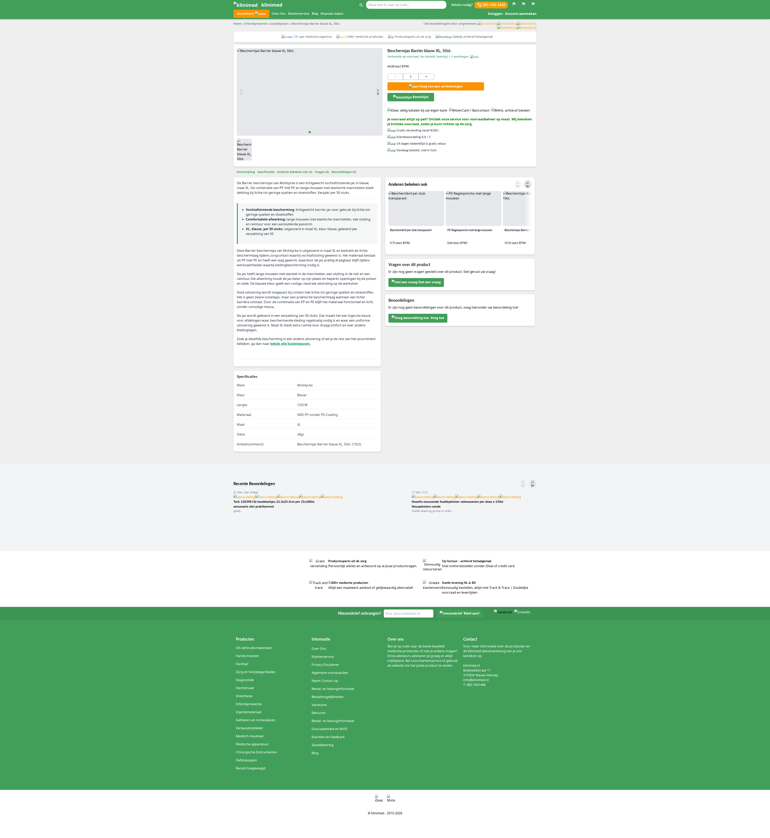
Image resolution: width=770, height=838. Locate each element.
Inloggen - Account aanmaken (512, 13)
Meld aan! (471, 613)
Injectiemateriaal (248, 712)
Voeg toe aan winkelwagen (441, 86)
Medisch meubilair (250, 736)
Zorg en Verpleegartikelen (256, 672)
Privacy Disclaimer (325, 664)
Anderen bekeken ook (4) (294, 172)
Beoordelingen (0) (343, 172)
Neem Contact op (325, 681)
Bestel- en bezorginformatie (333, 689)
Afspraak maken (331, 13)
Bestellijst (420, 97)
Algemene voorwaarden (330, 672)
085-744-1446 (493, 5)
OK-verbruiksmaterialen (254, 648)
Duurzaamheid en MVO (329, 729)
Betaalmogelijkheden (328, 697)
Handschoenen (247, 656)
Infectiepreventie (249, 704)
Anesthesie (244, 696)
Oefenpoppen (246, 760)
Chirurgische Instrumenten (256, 752)
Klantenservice (298, 13)
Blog (315, 13)
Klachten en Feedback (328, 737)
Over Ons (279, 13)
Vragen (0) (322, 172)
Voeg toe (437, 318)
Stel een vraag (429, 282)
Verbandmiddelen (249, 728)
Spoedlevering (322, 745)
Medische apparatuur (252, 744)
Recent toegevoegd (250, 768)
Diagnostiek (245, 680)
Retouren (319, 713)
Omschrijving (246, 172)
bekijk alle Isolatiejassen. (290, 343)
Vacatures (319, 705)
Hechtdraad (245, 688)
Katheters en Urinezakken (255, 720)
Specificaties (266, 172)
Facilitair (242, 664)
